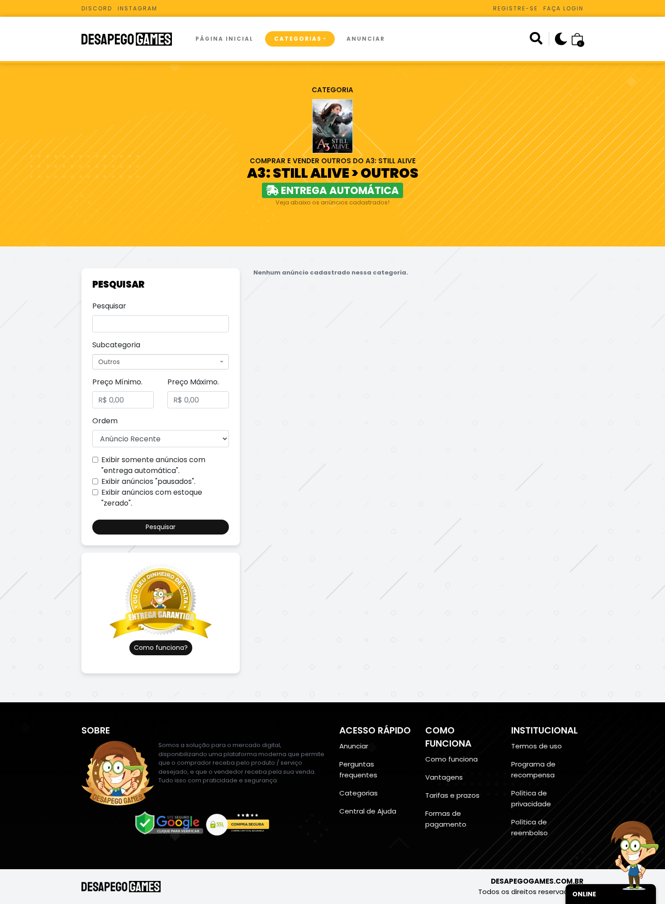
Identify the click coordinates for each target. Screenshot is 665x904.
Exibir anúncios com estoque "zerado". (151, 497)
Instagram (137, 8)
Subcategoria (116, 345)
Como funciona (451, 759)
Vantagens (444, 777)
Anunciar (366, 39)
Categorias (298, 39)
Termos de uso (536, 746)
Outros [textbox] (109, 361)
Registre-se (515, 8)
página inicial (224, 39)
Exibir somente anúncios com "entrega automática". (153, 465)
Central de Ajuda (367, 811)
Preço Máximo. (193, 382)
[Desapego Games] (132, 39)
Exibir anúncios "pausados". (148, 481)
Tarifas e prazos (452, 795)
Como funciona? (161, 647)
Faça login (563, 8)
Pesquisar (109, 306)
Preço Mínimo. (117, 382)
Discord (96, 8)
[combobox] (160, 361)
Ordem (105, 421)
